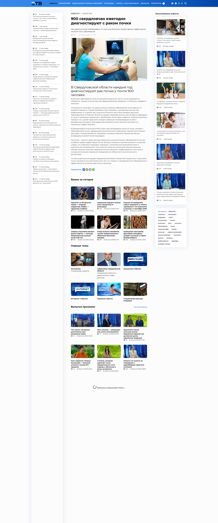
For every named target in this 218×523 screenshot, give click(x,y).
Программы (109, 3)
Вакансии (145, 3)
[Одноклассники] (176, 3)
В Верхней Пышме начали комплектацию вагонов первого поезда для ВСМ (45, 40)
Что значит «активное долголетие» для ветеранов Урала (80, 332)
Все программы (140, 307)
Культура (178, 223)
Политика (161, 214)
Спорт (171, 217)
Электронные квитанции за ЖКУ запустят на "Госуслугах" (45, 182)
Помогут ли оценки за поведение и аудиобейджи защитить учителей (134, 364)
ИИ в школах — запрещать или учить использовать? (108, 331)
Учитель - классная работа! (127, 3)
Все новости (162, 211)
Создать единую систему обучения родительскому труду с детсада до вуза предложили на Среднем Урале (171, 194)
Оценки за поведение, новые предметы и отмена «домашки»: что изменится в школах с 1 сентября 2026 (46, 66)
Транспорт (177, 235)
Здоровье (175, 241)
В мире (174, 229)
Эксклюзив (76, 269)
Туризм (172, 220)
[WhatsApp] (182, 3)
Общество (171, 211)
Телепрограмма (158, 3)
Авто (169, 223)
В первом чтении (164, 244)
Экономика (172, 214)
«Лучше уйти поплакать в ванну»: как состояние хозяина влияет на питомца (171, 133)
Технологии (162, 220)
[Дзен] (178, 3)
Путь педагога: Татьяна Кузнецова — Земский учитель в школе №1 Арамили (81, 364)
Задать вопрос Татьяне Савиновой (87, 3)
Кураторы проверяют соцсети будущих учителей (168, 164)
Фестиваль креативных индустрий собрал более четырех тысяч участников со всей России (46, 149)
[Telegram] (90, 169)
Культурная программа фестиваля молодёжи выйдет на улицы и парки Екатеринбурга (47, 53)
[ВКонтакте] (83, 169)
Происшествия (163, 229)
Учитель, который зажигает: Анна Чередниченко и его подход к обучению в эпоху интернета (106, 365)
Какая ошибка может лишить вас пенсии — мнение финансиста (45, 29)
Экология (161, 223)
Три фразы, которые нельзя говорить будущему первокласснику (171, 102)
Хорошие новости (105, 299)
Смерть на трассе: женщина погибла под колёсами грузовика (46, 160)
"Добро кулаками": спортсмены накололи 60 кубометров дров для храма (46, 171)
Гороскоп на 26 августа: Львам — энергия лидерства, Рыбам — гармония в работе (45, 101)
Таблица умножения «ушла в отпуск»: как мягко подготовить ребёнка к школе (45, 18)
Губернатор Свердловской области (108, 270)
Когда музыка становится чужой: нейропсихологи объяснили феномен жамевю (45, 79)
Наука (173, 226)
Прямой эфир (64, 3)
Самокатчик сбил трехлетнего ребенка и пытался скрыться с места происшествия (44, 137)
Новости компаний (174, 232)
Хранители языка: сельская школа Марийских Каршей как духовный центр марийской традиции (134, 334)
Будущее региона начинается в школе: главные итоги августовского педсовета (47, 125)
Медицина (161, 217)
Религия (169, 238)
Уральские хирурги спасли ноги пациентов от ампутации (45, 90)
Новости (53, 3)
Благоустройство (164, 235)
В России (161, 232)
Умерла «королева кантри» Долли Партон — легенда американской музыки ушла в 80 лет (46, 113)
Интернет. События (79, 299)
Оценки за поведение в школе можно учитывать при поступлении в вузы (171, 72)
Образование (162, 226)
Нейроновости (163, 241)
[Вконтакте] (172, 3)
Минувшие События (132, 269)
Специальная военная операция (133, 300)
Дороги (160, 238)
